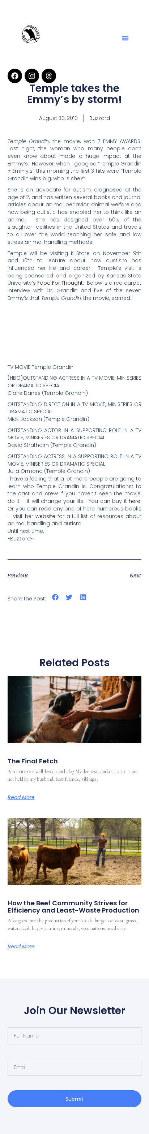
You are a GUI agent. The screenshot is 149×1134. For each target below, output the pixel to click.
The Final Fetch (33, 761)
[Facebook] (15, 76)
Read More (21, 797)
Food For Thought (60, 282)
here (134, 501)
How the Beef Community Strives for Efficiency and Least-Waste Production (73, 906)
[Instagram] (32, 76)
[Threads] (49, 76)
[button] (125, 38)
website (45, 516)
